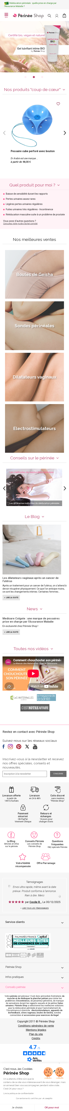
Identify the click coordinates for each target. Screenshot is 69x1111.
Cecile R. (35, 902)
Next (64, 132)
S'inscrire (58, 774)
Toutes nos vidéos (31, 648)
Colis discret (57, 795)
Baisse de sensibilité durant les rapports (27, 194)
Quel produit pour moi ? (32, 184)
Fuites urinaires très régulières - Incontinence (29, 209)
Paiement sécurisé (23, 815)
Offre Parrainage (46, 863)
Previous (4, 132)
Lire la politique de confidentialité (18, 1093)
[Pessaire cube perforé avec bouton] (34, 135)
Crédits (36, 1038)
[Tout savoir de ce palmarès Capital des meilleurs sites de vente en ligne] (28, 941)
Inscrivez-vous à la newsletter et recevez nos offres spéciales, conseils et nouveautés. (33, 763)
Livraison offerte (11, 795)
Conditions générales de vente (36, 1025)
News (32, 608)
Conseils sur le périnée (32, 457)
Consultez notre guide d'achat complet (20, 223)
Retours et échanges (46, 815)
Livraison (34, 795)
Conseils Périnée (34, 841)
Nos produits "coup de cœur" (32, 89)
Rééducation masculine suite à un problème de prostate (35, 214)
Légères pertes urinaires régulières (24, 204)
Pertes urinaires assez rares (21, 199)
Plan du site (36, 1034)
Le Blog (32, 516)
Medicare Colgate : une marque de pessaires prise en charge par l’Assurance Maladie (31, 620)
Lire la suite (12, 598)
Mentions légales (36, 1029)
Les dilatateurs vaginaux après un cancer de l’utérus (31, 579)
